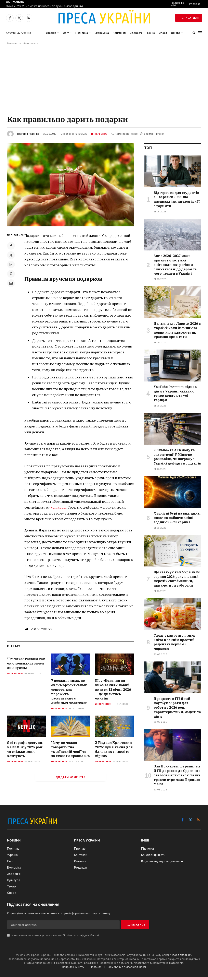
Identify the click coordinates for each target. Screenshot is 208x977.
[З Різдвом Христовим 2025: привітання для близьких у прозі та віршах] (114, 726)
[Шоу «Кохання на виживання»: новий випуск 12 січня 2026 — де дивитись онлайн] (114, 664)
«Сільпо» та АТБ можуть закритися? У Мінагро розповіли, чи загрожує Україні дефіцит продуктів (177, 456)
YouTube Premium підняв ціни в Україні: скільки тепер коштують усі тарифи (175, 393)
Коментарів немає (126, 133)
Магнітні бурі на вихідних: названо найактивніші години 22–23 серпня (177, 517)
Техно (150, 32)
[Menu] (200, 32)
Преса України (180, 954)
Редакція (194, 3)
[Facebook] (11, 246)
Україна (51, 32)
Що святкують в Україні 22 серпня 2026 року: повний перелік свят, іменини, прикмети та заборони (177, 578)
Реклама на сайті (177, 4)
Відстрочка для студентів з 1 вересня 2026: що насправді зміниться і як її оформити (176, 199)
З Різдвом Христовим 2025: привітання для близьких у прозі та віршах (113, 749)
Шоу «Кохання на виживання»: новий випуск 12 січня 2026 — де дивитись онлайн (113, 689)
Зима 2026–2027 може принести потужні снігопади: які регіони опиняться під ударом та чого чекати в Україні (46, 6)
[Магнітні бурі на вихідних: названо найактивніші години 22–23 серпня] (172, 492)
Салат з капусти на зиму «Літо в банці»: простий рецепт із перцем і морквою (175, 642)
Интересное (99, 133)
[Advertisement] (104, 79)
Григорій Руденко (28, 133)
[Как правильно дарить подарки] (70, 184)
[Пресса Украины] (104, 18)
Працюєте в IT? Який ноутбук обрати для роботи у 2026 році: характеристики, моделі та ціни (177, 707)
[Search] (194, 32)
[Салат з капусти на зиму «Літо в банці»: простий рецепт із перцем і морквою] (172, 614)
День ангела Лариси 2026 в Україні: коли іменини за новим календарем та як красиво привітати (177, 330)
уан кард (58, 507)
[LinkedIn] (11, 264)
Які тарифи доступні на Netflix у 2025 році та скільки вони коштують (25, 749)
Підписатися (188, 17)
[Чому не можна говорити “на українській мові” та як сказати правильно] (70, 726)
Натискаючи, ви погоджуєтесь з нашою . (55, 935)
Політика (81, 32)
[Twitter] (11, 255)
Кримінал (119, 32)
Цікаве (175, 32)
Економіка (101, 32)
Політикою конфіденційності (81, 935)
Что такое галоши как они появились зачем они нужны (26, 663)
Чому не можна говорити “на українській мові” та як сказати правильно (70, 749)
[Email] (11, 283)
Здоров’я (136, 32)
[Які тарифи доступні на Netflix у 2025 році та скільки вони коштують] (26, 726)
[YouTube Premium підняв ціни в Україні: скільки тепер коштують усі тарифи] (172, 365)
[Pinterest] (11, 274)
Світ (66, 32)
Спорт (163, 32)
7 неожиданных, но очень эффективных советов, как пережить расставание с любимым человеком (69, 692)
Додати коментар (70, 777)
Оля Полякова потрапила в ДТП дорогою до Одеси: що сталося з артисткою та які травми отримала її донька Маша (177, 775)
